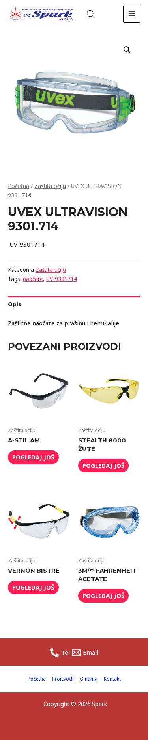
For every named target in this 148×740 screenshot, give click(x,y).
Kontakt (112, 678)
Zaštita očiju (50, 186)
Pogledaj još (33, 457)
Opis (14, 304)
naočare (33, 279)
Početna (18, 186)
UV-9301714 (61, 279)
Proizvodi (62, 678)
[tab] (74, 304)
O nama (88, 678)
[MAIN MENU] (131, 14)
